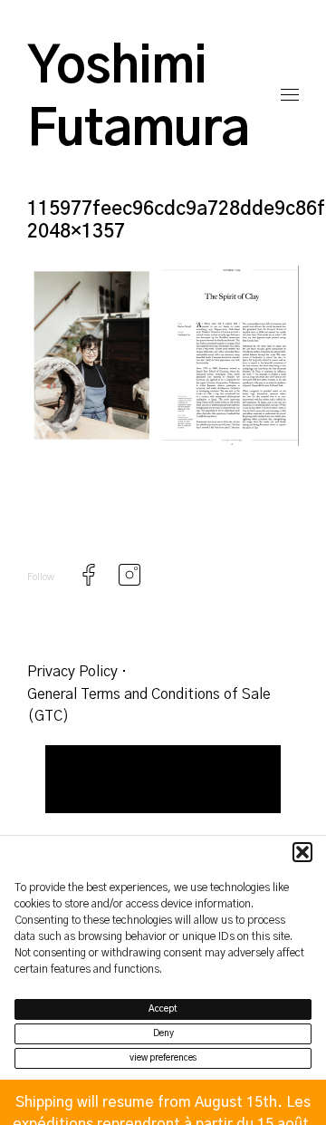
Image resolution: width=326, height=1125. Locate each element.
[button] (302, 852)
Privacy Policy (72, 671)
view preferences (163, 1057)
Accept (163, 1008)
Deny (163, 1033)
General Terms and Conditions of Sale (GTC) (149, 705)
